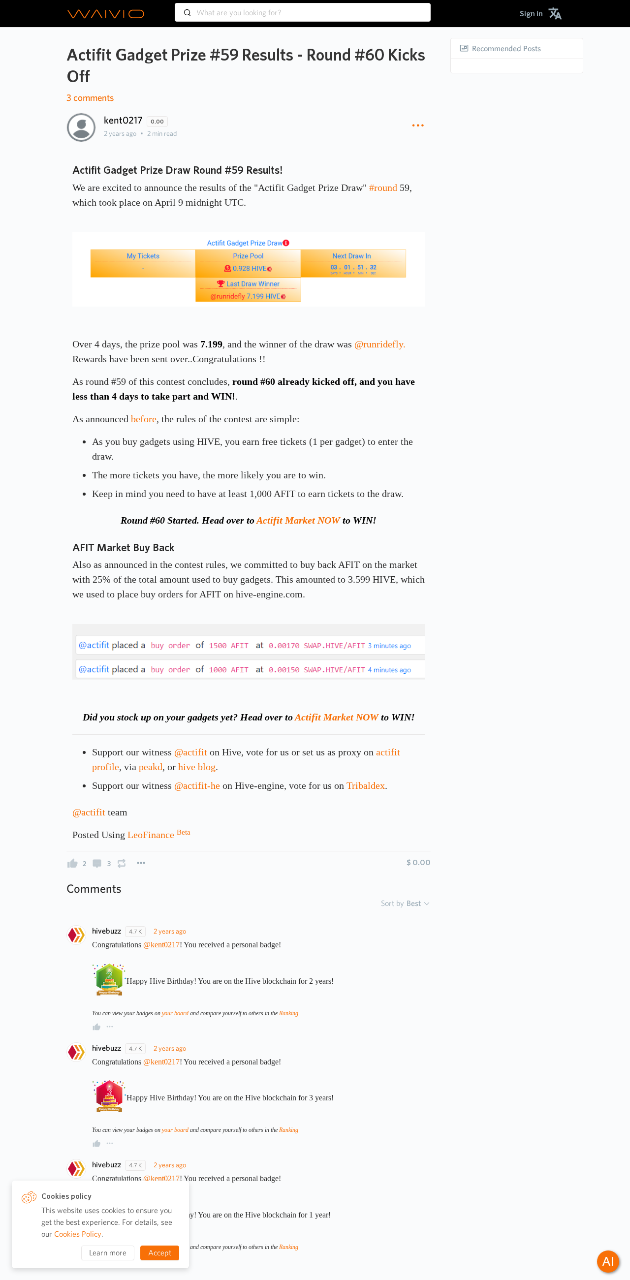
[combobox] (303, 8)
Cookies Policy (77, 1234)
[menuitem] (531, 13)
